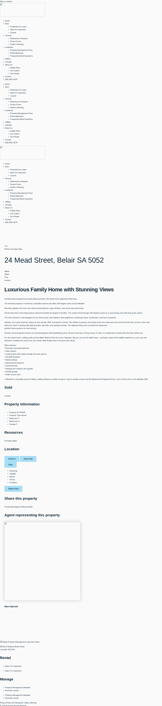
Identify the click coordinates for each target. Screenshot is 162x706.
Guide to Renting (17, 44)
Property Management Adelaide (17, 687)
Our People (14, 73)
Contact (8, 76)
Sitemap (33, 703)
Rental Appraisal (16, 53)
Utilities (8, 59)
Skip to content (6, 1)
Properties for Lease (18, 27)
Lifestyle (8, 62)
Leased (13, 33)
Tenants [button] (8, 35)
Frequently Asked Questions (21, 56)
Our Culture (14, 71)
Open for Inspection (18, 30)
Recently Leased (11, 690)
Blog (26, 703)
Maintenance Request (19, 38)
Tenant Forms (15, 41)
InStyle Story (15, 68)
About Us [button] (8, 65)
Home (7, 21)
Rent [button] (7, 24)
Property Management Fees (21, 50)
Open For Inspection (13, 666)
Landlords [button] (9, 47)
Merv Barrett (11, 606)
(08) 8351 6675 (11, 79)
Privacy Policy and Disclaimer (11, 703)
